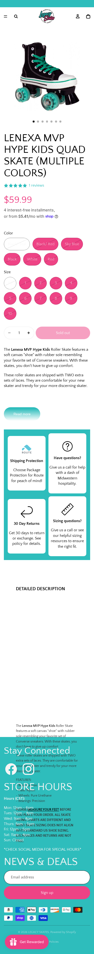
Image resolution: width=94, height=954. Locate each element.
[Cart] (88, 16)
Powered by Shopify (63, 932)
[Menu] (5, 16)
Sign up (47, 893)
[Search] (16, 16)
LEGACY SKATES (38, 932)
